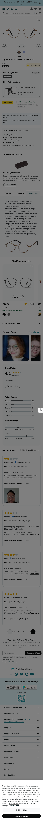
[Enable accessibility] (40, 410)
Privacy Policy (14, 805)
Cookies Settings (21, 810)
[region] (21, 800)
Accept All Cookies (21, 816)
